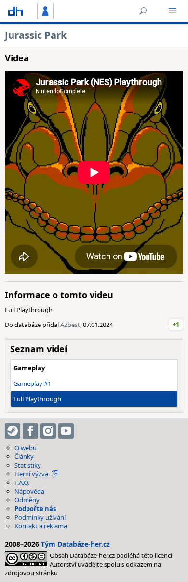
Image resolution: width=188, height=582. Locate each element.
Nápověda (29, 491)
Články (24, 456)
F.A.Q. (21, 482)
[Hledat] (142, 11)
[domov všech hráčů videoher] (15, 11)
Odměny (27, 500)
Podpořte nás (35, 508)
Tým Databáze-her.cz (75, 544)
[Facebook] (30, 431)
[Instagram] (48, 431)
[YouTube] (66, 431)
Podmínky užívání (40, 517)
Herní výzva (31, 473)
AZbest (70, 324)
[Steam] (12, 431)
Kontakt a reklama (40, 526)
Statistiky (27, 465)
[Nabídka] (172, 11)
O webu (25, 447)
